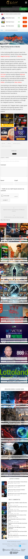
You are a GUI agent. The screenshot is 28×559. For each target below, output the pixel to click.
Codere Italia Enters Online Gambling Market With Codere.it (14, 258)
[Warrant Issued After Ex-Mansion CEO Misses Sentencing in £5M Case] (14, 263)
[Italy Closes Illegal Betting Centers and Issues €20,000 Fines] (4, 533)
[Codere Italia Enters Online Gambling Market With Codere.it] (14, 243)
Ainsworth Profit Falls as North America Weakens (14, 438)
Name (2, 180)
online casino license (6, 146)
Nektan (3, 82)
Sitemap (16, 545)
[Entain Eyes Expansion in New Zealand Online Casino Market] (14, 223)
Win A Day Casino (10, 26)
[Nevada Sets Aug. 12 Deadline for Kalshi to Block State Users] (4, 504)
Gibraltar (19, 56)
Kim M (3, 48)
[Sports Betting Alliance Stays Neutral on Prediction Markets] (4, 521)
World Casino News (6, 544)
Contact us (14, 544)
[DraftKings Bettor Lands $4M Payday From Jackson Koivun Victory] (4, 529)
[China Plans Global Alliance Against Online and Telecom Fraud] (4, 508)
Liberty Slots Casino (10, 17)
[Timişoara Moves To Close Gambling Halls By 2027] (14, 408)
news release (18, 82)
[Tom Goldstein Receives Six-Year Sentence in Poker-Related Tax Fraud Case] (4, 516)
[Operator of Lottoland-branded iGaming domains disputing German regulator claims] (14, 364)
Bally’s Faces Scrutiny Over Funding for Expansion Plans (14, 472)
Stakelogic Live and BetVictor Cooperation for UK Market (14, 339)
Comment (3, 165)
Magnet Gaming (5, 56)
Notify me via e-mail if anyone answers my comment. (12, 189)
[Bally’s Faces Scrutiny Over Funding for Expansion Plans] (14, 459)
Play (25, 18)
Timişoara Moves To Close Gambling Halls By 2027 (14, 421)
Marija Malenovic (10, 320)
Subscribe (23, 9)
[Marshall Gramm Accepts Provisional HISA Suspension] (14, 442)
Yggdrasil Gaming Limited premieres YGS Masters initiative (14, 210)
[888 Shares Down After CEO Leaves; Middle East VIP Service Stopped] (14, 344)
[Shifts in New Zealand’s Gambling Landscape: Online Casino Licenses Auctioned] (14, 283)
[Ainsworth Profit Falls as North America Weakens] (14, 425)
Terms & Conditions (22, 544)
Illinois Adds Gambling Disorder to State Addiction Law (17, 535)
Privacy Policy (10, 545)
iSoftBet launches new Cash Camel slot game (14, 217)
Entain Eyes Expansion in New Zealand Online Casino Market (14, 238)
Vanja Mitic (11, 260)
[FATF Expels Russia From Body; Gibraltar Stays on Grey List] (14, 303)
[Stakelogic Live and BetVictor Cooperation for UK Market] (14, 324)
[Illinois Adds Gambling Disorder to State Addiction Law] (4, 537)
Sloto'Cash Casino (10, 22)
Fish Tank (3, 74)
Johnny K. (11, 474)
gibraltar (4, 143)
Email (16, 180)
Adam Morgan (10, 381)
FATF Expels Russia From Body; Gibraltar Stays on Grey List (14, 318)
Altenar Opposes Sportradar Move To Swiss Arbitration (14, 404)
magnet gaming (17, 143)
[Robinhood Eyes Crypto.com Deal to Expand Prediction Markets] (4, 512)
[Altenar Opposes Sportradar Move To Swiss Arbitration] (14, 391)
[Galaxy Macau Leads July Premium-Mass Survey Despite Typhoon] (4, 525)
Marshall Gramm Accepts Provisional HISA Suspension (14, 455)
